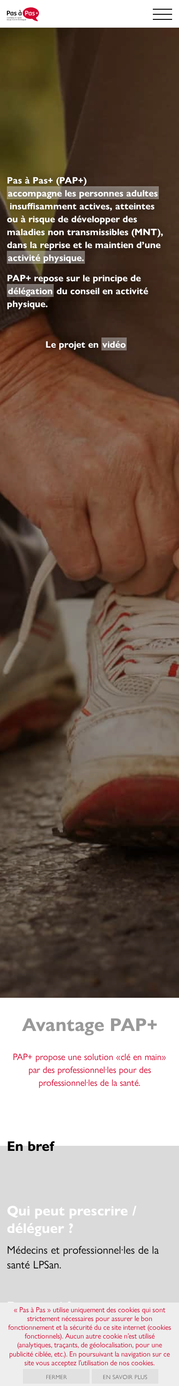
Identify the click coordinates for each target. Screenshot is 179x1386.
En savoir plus (125, 1376)
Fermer (56, 1376)
